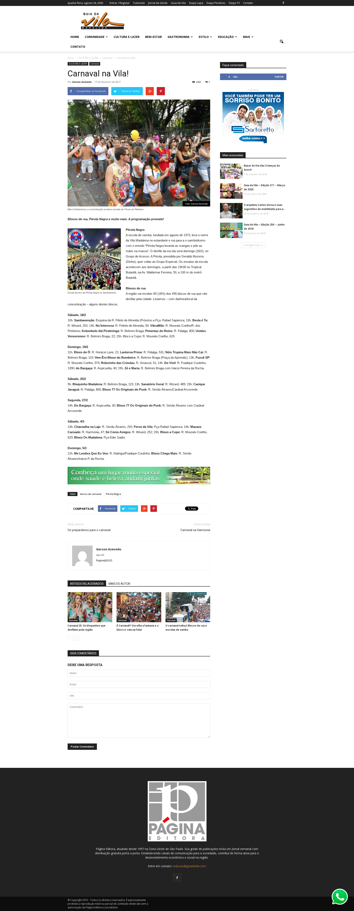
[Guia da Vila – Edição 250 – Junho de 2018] (231, 230)
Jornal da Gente (158, 3)
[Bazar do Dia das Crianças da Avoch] (231, 171)
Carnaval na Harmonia (195, 530)
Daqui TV (234, 3)
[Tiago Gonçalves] (231, 211)
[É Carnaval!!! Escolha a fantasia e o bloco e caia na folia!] (139, 607)
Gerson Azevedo (82, 81)
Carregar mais (252, 245)
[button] (281, 42)
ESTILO (204, 37)
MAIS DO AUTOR (119, 583)
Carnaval (95, 63)
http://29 (100, 555)
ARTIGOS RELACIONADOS (87, 583)
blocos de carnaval (90, 493)
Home (74, 37)
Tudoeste (139, 3)
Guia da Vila (178, 3)
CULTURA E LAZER (127, 37)
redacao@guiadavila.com (189, 866)
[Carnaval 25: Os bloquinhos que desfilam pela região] (90, 607)
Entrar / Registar (120, 3)
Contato (248, 3)
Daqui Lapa (196, 3)
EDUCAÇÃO (226, 37)
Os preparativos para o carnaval (89, 530)
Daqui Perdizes (216, 3)
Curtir (279, 76)
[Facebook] (283, 2)
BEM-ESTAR (153, 37)
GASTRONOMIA (178, 37)
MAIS (246, 37)
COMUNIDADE (94, 37)
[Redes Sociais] (188, 607)
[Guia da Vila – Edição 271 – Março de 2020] (231, 191)
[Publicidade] (139, 475)
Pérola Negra (113, 493)
